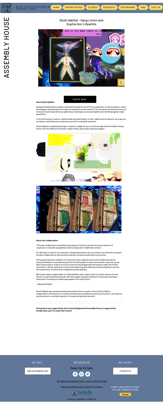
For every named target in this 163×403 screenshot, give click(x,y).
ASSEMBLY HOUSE (6, 47)
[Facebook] (75, 374)
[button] (125, 394)
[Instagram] (81, 374)
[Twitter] (87, 374)
